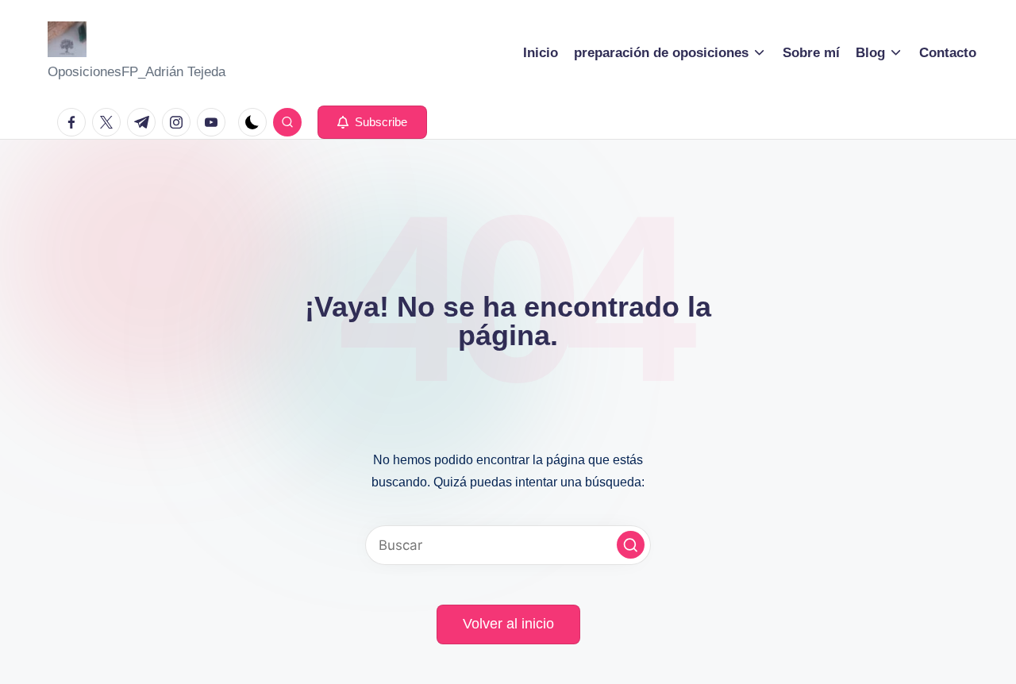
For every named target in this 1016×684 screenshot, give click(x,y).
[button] (372, 122)
